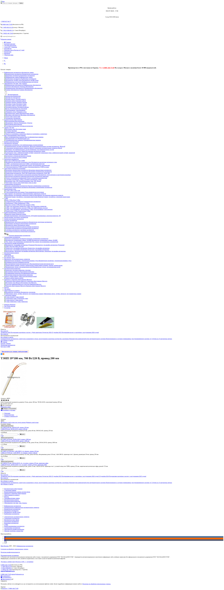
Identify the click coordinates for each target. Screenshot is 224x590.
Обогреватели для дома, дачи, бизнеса (15, 83)
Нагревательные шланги (11, 253)
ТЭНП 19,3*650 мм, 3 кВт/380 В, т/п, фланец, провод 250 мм (19, 453)
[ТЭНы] (3, 1)
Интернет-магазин (9, 44)
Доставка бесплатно (10, 45)
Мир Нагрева (5, 546)
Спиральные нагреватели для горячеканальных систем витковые (23, 145)
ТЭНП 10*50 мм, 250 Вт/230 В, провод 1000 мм (15, 441)
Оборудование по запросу (12, 290)
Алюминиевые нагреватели (12, 184)
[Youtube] (4, 540)
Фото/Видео (7, 48)
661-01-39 (7, 27)
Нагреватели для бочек (11, 143)
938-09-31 (7, 30)
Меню (6, 58)
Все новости (4, 331)
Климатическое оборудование (13, 119)
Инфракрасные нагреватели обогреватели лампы (19, 72)
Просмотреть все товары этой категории (14, 351)
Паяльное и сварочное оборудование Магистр (18, 279)
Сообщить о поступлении (9, 408)
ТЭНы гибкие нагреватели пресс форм (15, 154)
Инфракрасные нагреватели (24, 546)
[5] (8, 400)
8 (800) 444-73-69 (108, 68)
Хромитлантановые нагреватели (14, 219)
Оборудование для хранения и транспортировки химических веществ (25, 193)
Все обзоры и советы (7, 337)
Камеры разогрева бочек (11, 141)
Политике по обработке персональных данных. (97, 584)
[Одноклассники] (3, 354)
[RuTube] (5, 543)
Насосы (6, 287)
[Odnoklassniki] (4, 538)
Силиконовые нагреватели (12, 237)
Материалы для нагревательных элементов (17, 259)
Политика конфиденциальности (10, 552)
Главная (8, 42)
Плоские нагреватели (10, 220)
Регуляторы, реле (9, 257)
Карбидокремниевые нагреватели (14, 212)
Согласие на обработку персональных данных (14, 549)
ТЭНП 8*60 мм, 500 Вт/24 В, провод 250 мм (14, 429)
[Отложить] (2, 436)
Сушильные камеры (10, 295)
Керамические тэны (10, 189)
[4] (6, 400)
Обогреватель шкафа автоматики (14, 243)
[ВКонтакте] (1, 354)
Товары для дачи (9, 127)
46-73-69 (7, 33)
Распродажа (7, 51)
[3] (5, 400)
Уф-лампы (7, 289)
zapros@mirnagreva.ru (8, 36)
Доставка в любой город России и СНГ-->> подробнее (17, 561)
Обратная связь (8, 55)
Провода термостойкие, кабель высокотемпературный (20, 276)
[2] (3, 400)
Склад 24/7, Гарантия (10, 47)
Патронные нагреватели (11, 159)
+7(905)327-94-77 (6, 21)
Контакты (7, 53)
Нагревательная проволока (12, 268)
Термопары (7, 254)
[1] (1, 400)
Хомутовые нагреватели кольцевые (14, 168)
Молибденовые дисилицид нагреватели (16, 217)
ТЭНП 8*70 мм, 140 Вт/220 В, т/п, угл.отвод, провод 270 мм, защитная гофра (24, 464)
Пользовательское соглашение (10, 555)
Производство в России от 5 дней (14, 50)
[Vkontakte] (5, 537)
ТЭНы (6, 198)
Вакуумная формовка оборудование (15, 135)
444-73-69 (7, 24)
